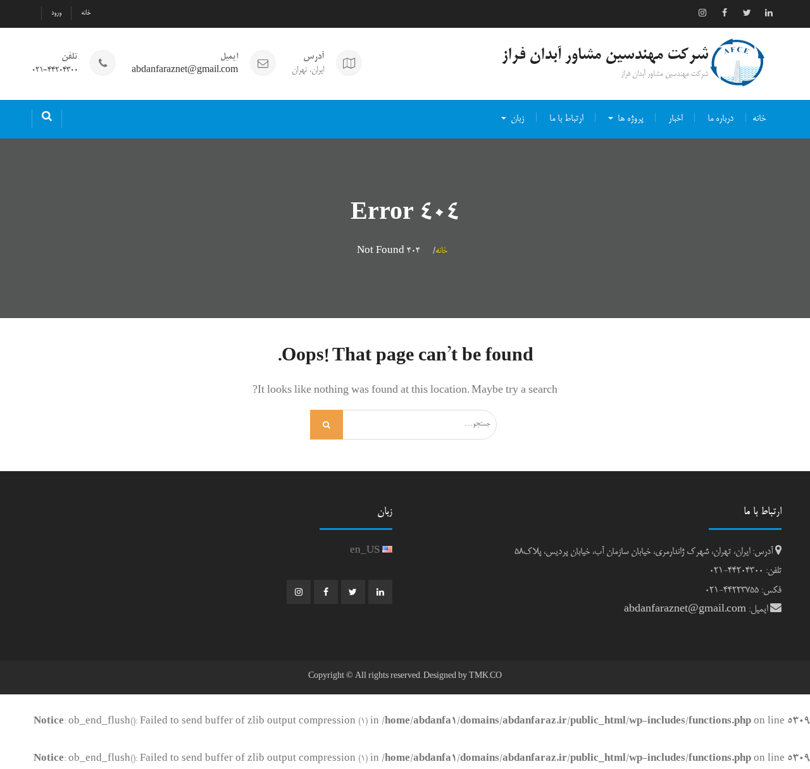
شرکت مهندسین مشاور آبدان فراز (604, 56)
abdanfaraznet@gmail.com (185, 70)
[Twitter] (746, 12)
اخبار (675, 119)
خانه (85, 13)
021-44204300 (55, 70)
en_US (366, 551)
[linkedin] (768, 12)
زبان (517, 119)
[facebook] (724, 12)
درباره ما (720, 119)
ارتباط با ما (566, 119)
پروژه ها (630, 119)
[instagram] (702, 12)
